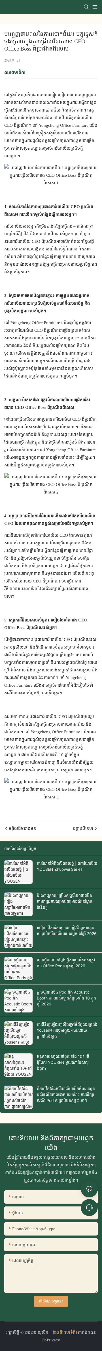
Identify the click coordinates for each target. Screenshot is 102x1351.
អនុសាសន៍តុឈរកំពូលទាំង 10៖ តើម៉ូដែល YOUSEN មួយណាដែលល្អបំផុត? (63, 1062)
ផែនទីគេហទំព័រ (65, 1332)
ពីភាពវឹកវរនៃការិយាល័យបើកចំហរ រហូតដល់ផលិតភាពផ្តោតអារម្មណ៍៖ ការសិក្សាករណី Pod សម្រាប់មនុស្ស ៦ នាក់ (66, 1094)
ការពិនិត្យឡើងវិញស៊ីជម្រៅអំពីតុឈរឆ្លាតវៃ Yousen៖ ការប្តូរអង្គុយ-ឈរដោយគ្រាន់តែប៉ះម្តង (67, 1030)
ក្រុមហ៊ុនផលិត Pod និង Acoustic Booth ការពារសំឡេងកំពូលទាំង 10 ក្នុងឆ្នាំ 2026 (66, 998)
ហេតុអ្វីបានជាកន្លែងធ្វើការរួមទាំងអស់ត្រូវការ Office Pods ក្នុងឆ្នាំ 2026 (66, 962)
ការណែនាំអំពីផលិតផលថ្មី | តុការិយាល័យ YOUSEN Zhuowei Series (67, 866)
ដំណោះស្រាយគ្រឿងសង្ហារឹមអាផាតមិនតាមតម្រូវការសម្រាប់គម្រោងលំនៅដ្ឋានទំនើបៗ (64, 901)
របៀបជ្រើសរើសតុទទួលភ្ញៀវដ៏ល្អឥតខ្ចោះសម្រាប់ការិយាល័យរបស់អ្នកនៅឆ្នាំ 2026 (67, 930)
